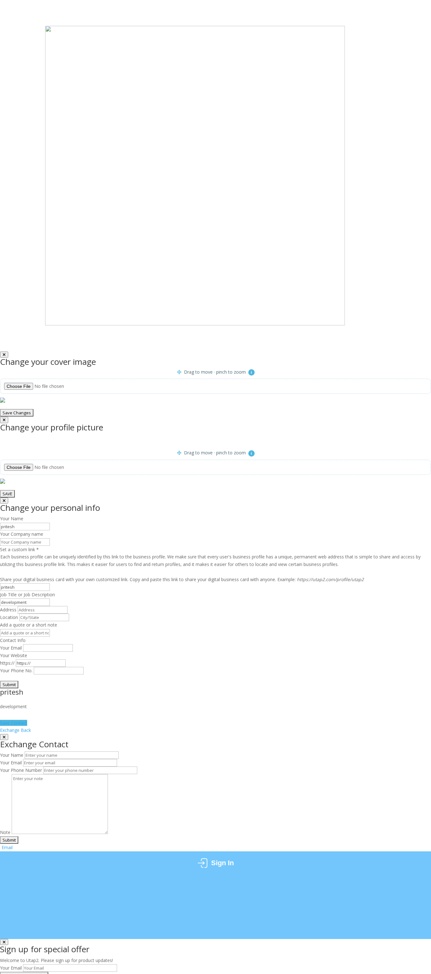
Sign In (222, 863)
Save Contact (13, 723)
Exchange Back (16, 730)
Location (9, 617)
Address (8, 610)
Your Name (11, 755)
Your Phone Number (21, 770)
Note (5, 832)
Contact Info (13, 640)
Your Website (13, 655)
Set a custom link (210, 557)
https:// (7, 663)
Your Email (11, 648)
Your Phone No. (16, 671)
